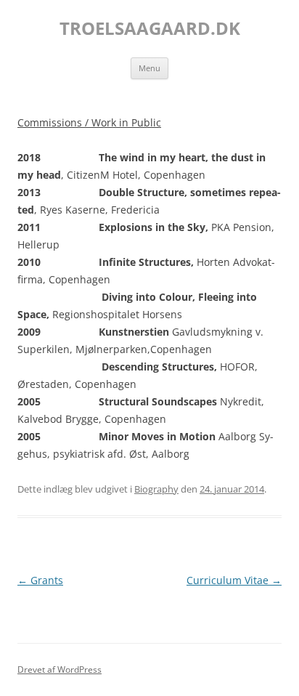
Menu (149, 67)
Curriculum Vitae (234, 580)
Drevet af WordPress (59, 669)
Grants (40, 580)
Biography (156, 488)
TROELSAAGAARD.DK (150, 28)
